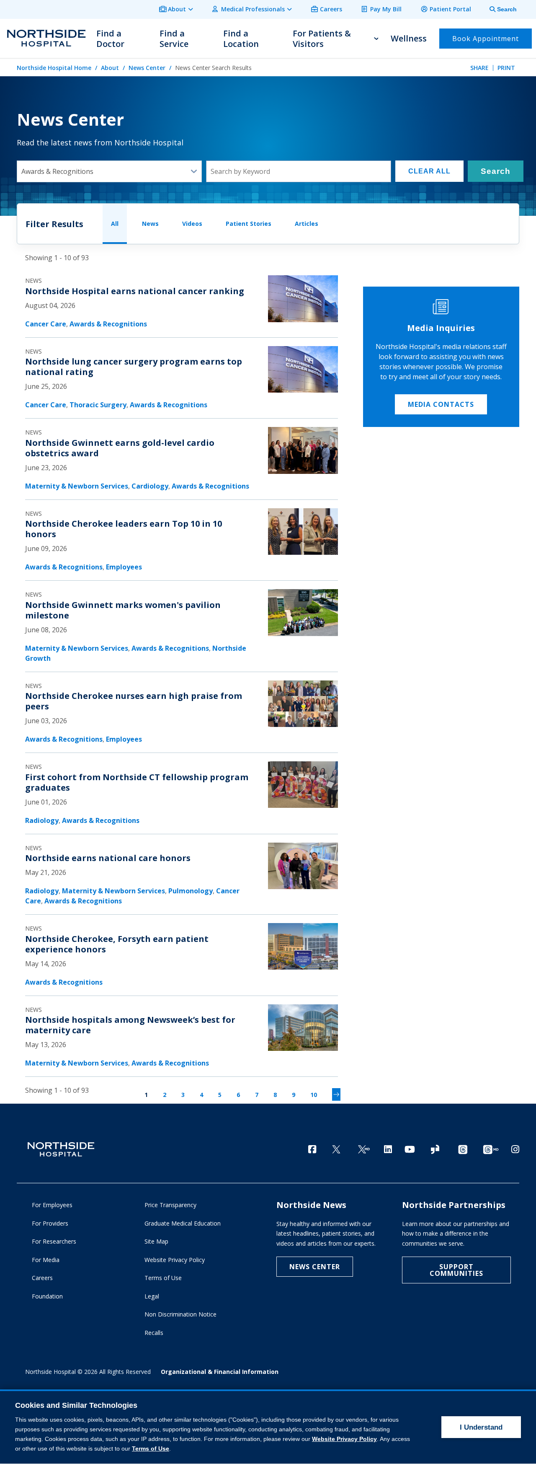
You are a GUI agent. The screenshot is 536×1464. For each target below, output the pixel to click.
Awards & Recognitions (108, 323)
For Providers (50, 1223)
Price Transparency (170, 1205)
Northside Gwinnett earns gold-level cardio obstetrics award (119, 448)
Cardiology (149, 486)
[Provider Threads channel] (491, 1150)
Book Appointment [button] (485, 38)
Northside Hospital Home (54, 68)
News (150, 224)
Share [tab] (479, 68)
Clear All (429, 171)
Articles (306, 224)
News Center (147, 68)
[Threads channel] (462, 1150)
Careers (331, 9)
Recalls (153, 1333)
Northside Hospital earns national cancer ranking (134, 291)
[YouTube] (410, 1149)
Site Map (156, 1241)
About (177, 9)
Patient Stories (248, 224)
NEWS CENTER (314, 1266)
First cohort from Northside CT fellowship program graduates (136, 782)
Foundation (47, 1296)
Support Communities (456, 1270)
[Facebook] (312, 1149)
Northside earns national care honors (108, 858)
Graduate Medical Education (182, 1223)
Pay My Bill (386, 9)
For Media (45, 1260)
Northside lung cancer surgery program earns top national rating (133, 367)
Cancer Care (45, 323)
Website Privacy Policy (174, 1260)
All (115, 224)
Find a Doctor (110, 38)
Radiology (42, 820)
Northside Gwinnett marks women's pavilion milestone (123, 610)
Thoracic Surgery (98, 404)
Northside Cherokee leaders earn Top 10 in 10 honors (123, 529)
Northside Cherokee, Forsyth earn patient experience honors (117, 944)
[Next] (336, 1094)
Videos (192, 224)
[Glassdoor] (435, 1150)
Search (495, 171)
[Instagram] (515, 1149)
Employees (124, 567)
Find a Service (174, 38)
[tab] (498, 9)
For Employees (52, 1205)
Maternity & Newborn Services (76, 486)
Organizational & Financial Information (219, 1372)
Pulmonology (190, 890)
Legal (151, 1296)
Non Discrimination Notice (180, 1314)
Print (506, 68)
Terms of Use (163, 1278)
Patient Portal (450, 9)
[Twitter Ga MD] (363, 1150)
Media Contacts (441, 404)
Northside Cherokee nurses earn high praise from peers (133, 701)
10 (313, 1095)
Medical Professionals (253, 9)
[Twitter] (336, 1150)
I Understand (481, 1427)
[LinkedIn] (388, 1149)
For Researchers (54, 1241)
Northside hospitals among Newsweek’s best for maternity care (130, 1025)
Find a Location (241, 38)
